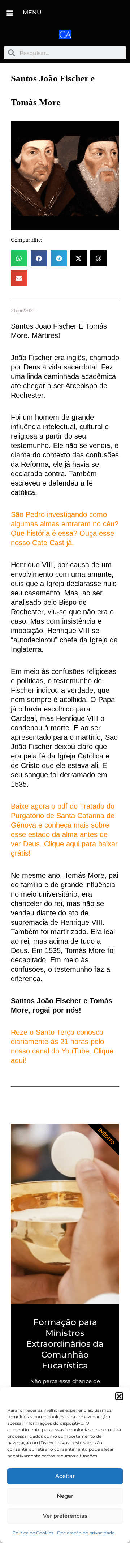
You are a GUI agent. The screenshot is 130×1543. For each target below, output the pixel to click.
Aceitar (65, 1476)
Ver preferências (65, 1515)
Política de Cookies (32, 1532)
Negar (65, 1495)
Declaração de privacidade (85, 1532)
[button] (119, 1396)
